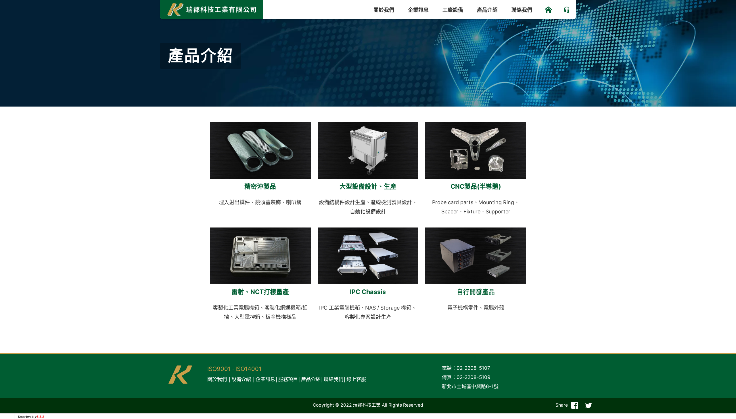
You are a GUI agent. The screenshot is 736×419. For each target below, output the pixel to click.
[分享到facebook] (575, 405)
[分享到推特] (588, 405)
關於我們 (383, 10)
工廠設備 (452, 10)
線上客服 (356, 379)
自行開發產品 (476, 291)
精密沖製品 (260, 186)
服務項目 (288, 379)
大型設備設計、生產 (368, 186)
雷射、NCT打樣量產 (260, 291)
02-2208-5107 (473, 368)
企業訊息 (418, 10)
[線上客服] (566, 9)
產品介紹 (487, 10)
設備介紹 (241, 379)
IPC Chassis (368, 291)
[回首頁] (548, 9)
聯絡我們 (521, 10)
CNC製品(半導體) (476, 186)
